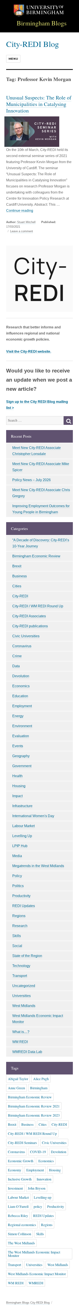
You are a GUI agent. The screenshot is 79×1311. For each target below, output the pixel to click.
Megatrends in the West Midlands (38, 866)
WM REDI (20, 1042)
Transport (19, 976)
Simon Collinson (19, 1234)
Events (17, 746)
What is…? (20, 1032)
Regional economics (22, 1224)
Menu (13, 58)
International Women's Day (33, 816)
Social (17, 946)
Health (17, 776)
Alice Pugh (41, 1078)
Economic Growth (20, 1161)
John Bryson (36, 1188)
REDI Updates (23, 906)
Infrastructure (22, 806)
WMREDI (36, 1283)
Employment (22, 706)
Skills (16, 936)
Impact (17, 796)
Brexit (16, 566)
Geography (21, 756)
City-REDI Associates (29, 616)
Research (19, 926)
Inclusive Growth (20, 1179)
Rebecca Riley (18, 1215)
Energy (17, 716)
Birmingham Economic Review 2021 (34, 1106)
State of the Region (27, 956)
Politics (18, 886)
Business (19, 576)
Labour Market (23, 826)
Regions (18, 916)
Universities (21, 996)
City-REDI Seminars (22, 1142)
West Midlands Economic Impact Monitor (37, 1273)
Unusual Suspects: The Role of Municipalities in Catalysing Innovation (38, 104)
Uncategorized (23, 986)
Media (17, 856)
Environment (22, 726)
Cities (16, 586)
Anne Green (16, 1088)
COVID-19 (38, 1151)
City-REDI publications (30, 626)
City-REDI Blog (32, 43)
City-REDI (20, 596)
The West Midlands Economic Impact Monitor (34, 1254)
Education (20, 696)
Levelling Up (22, 836)
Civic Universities (26, 636)
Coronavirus (21, 646)
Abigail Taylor (18, 1078)
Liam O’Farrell (18, 1206)
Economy (14, 1170)
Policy (17, 876)
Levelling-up (42, 1197)
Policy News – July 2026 (31, 480)
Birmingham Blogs (42, 23)
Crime (17, 656)
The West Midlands (21, 1243)
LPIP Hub (19, 846)
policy (38, 1206)
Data (16, 666)
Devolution (20, 676)
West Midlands (23, 1006)
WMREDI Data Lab (27, 1052)
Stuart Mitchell (26, 222)
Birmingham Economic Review (36, 556)
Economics (21, 686)
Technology (21, 966)
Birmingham (38, 1088)
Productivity (21, 896)
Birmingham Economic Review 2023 (34, 1115)
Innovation (44, 1179)
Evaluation (20, 736)
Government (21, 766)
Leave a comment (21, 231)
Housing (18, 786)
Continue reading (19, 210)
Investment (15, 1188)
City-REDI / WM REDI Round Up (37, 606)
